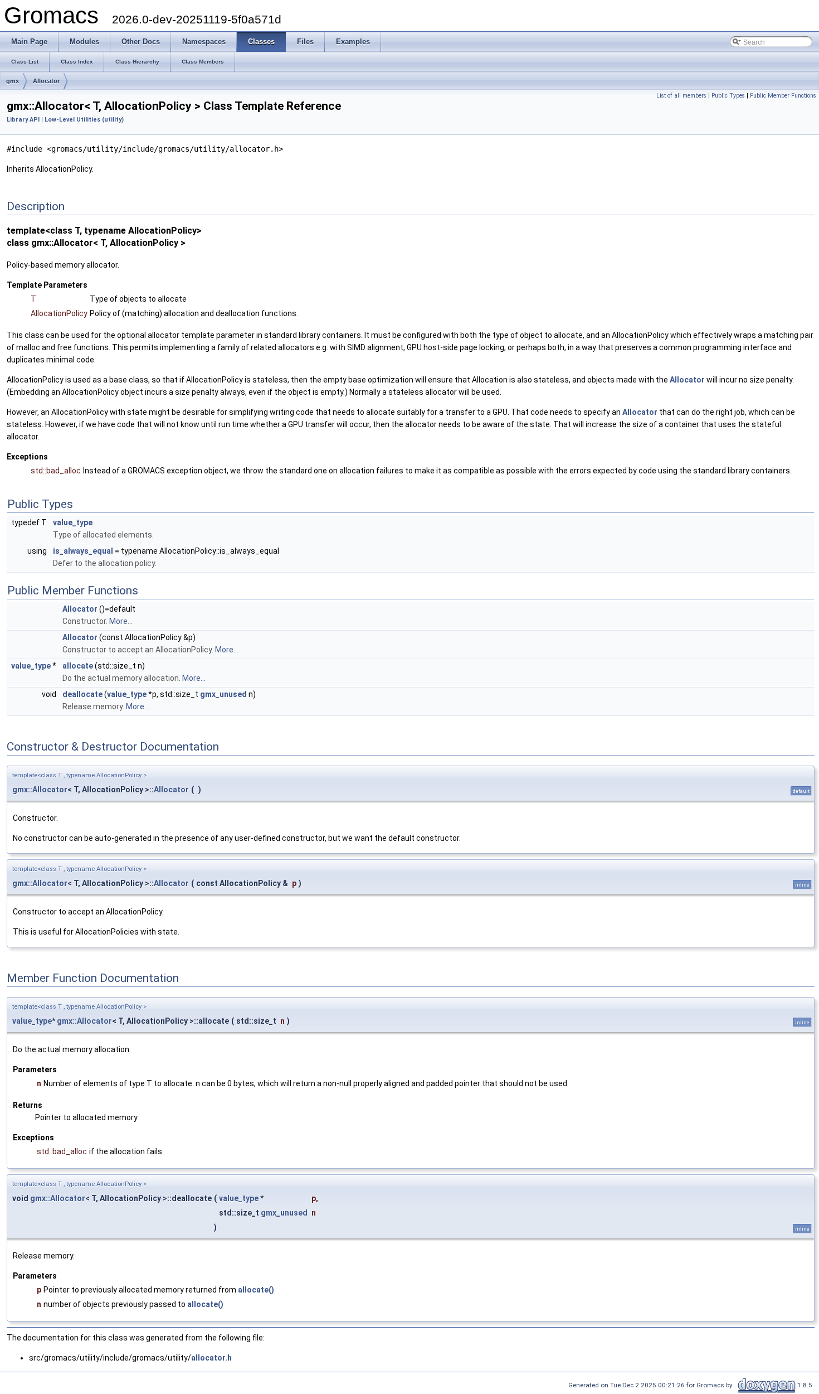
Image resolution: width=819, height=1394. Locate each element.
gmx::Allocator (39, 789)
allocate (77, 665)
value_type (72, 522)
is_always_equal (83, 550)
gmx (12, 81)
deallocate (82, 694)
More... (121, 621)
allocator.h (211, 1357)
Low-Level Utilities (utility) (84, 119)
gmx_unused (223, 694)
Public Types (728, 95)
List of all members (681, 95)
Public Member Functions (783, 95)
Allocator (46, 81)
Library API (23, 119)
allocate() (256, 1289)
